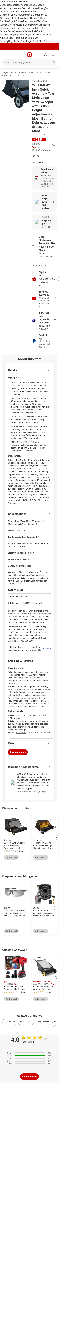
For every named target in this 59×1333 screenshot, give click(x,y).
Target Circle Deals (34, 34)
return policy (21, 732)
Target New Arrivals (10, 1)
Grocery (20, 11)
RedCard (21, 41)
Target (5, 72)
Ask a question (18, 752)
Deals (10, 31)
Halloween (20, 4)
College (11, 4)
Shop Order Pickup (12, 37)
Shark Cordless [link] (43, 1022)
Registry (12, 41)
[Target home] (29, 55)
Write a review (29, 1076)
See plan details (46, 256)
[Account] (45, 54)
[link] (39, 134)
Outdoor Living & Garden (22, 72)
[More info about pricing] (54, 144)
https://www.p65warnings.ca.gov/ (32, 791)
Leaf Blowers (21, 75)
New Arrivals (30, 31)
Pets (11, 18)
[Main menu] (6, 54)
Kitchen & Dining (36, 8)
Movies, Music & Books (19, 24)
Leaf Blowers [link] (10, 1022)
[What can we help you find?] (29, 62)
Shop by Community (26, 28)
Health (17, 18)
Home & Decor (20, 8)
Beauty (19, 14)
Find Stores (45, 41)
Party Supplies (38, 24)
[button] (39, 134)
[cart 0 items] (53, 54)
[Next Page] (56, 837)
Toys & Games (16, 21)
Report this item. (47, 648)
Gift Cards (11, 28)
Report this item (39, 265)
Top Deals (20, 34)
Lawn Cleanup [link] (26, 1022)
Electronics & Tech (32, 21)
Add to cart (38, 162)
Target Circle (32, 41)
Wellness (25, 18)
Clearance (18, 31)
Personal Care (30, 14)
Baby (13, 14)
